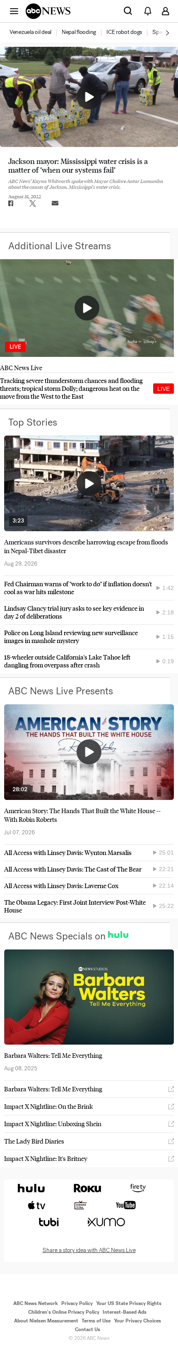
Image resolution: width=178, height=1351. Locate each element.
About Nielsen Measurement (46, 1320)
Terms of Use (96, 1320)
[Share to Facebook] (10, 203)
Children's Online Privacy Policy (63, 1312)
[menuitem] (30, 32)
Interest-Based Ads (125, 1312)
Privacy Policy (77, 1303)
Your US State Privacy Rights (128, 1303)
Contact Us (87, 1329)
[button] (14, 10)
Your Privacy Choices (137, 1320)
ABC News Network (35, 1303)
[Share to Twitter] (32, 203)
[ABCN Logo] (48, 11)
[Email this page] (55, 203)
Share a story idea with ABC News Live (89, 1250)
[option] (35, 32)
